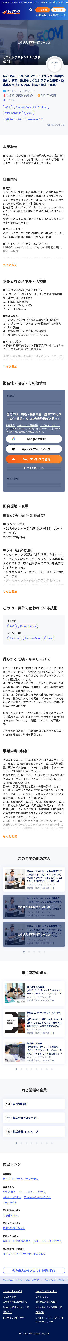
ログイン (58, 9)
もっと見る (10, 265)
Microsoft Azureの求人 (32, 1192)
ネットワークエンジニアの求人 (20, 1179)
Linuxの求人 (10, 1202)
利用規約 (10, 425)
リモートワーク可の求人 (48, 1241)
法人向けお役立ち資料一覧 (49, 1307)
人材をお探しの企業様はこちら (50, 15)
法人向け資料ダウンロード (16, 1307)
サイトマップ (42, 1296)
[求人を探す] (31, 9)
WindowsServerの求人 (37, 1197)
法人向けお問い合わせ (46, 1301)
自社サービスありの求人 (17, 1241)
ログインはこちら (34, 468)
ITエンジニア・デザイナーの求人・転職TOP (21, 1280)
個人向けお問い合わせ (46, 1291)
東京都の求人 (10, 1215)
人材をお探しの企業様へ (15, 1301)
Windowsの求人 (12, 1197)
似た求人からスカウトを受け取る (34, 1270)
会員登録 (42, 9)
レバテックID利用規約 (27, 425)
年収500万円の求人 (14, 1228)
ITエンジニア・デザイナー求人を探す (24, 1254)
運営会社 (7, 1312)
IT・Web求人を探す (12, 1291)
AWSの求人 (9, 1192)
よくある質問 (9, 1296)
